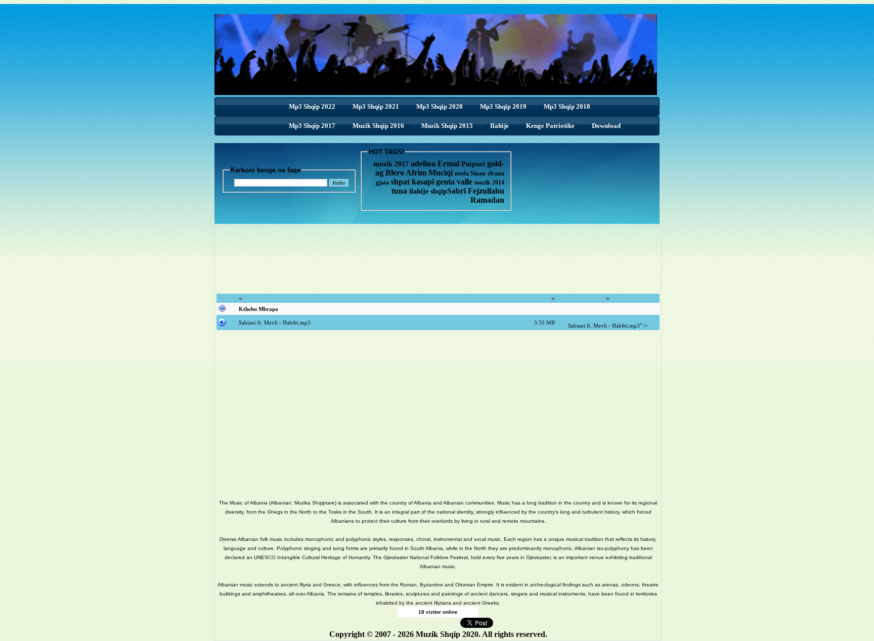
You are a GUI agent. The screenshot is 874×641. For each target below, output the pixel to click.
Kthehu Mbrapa (258, 309)
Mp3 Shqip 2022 (312, 106)
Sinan (478, 173)
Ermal (449, 163)
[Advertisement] (438, 266)
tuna (399, 191)
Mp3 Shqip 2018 (567, 106)
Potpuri (473, 164)
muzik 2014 (489, 182)
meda (462, 173)
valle (465, 181)
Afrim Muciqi (429, 172)
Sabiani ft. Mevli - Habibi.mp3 (275, 322)
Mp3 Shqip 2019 (503, 106)
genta (445, 181)
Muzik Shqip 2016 (378, 125)
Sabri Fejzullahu (475, 191)
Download (606, 125)
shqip (438, 191)
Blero (394, 172)
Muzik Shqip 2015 (447, 125)
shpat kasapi (412, 181)
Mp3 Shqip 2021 (376, 106)
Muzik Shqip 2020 (447, 634)
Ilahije (499, 125)
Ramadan (487, 200)
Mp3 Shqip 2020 (439, 106)
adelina (423, 163)
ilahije (418, 191)
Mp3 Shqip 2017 (312, 125)
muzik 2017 (391, 164)
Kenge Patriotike (550, 125)
